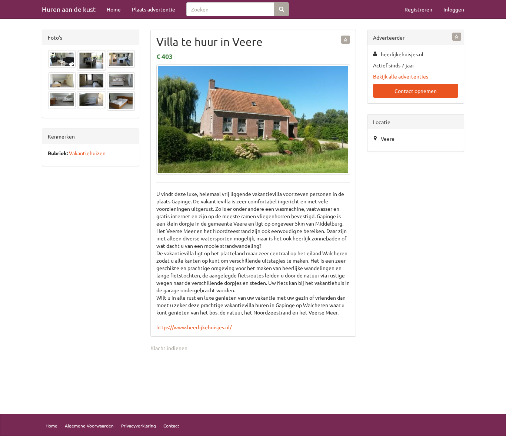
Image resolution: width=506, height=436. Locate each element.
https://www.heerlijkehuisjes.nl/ (194, 327)
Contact (171, 426)
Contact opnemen (416, 90)
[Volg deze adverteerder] (456, 37)
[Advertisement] (90, 288)
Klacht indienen (168, 348)
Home (114, 9)
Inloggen (453, 9)
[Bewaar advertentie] (345, 40)
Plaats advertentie (153, 9)
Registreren (418, 9)
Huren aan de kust (69, 9)
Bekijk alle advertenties (400, 76)
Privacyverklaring (138, 426)
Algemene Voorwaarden (89, 426)
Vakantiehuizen (87, 153)
